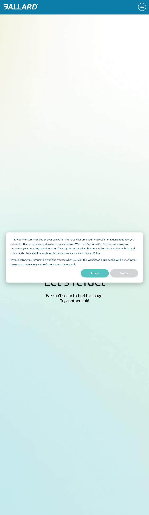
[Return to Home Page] (21, 7)
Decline (124, 273)
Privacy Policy (92, 252)
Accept (95, 273)
